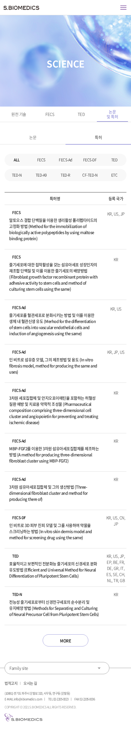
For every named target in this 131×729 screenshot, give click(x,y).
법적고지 (11, 683)
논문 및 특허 (112, 114)
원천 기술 (18, 114)
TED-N (17, 175)
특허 (98, 137)
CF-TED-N (89, 175)
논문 (32, 137)
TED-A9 (41, 175)
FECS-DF (90, 160)
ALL (17, 160)
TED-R (65, 175)
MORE (65, 640)
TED (81, 114)
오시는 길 (30, 683)
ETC (114, 175)
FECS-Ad (65, 160)
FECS (49, 114)
